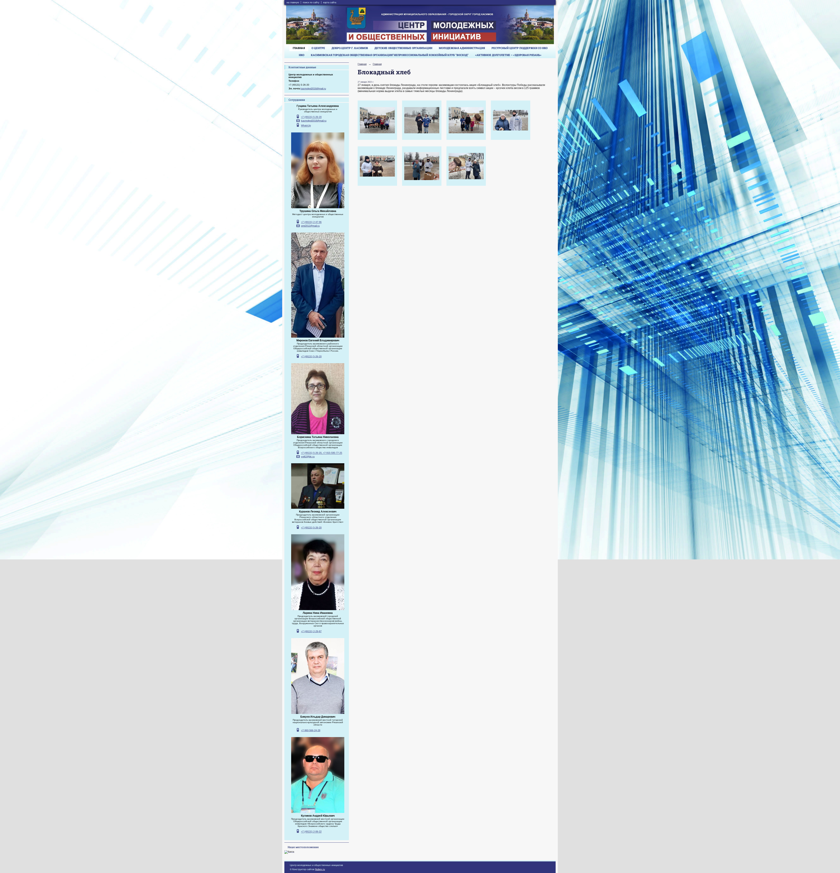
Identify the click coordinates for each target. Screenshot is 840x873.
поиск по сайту (311, 2)
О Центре (318, 48)
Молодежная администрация (462, 48)
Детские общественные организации (403, 48)
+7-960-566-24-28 (310, 730)
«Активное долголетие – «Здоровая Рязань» (508, 55)
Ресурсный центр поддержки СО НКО (520, 48)
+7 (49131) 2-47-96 (311, 222)
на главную (293, 2)
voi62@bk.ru (308, 456)
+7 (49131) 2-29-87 (311, 631)
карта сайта (329, 2)
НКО (301, 55)
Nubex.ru (320, 869)
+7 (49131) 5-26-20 (311, 117)
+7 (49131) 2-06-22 (311, 831)
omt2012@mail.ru (310, 225)
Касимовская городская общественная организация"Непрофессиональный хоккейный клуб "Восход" (390, 55)
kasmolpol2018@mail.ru (313, 88)
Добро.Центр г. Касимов (350, 48)
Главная (299, 48)
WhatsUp (306, 125)
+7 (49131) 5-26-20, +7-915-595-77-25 (321, 453)
